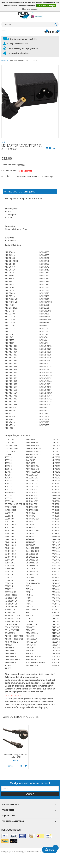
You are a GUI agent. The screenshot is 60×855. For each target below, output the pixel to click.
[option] (15, 748)
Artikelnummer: (8, 165)
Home (3, 61)
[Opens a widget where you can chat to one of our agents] (49, 850)
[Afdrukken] (53, 148)
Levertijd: (5, 176)
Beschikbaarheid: (8, 170)
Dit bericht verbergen (46, 6)
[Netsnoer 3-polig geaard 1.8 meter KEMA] (15, 738)
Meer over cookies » (30, 9)
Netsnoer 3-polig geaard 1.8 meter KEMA (15, 755)
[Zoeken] (56, 24)
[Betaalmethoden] (4, 836)
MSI (3, 142)
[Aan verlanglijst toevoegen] (47, 148)
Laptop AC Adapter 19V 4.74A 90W (23, 61)
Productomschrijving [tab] (21, 191)
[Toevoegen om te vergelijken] (50, 148)
